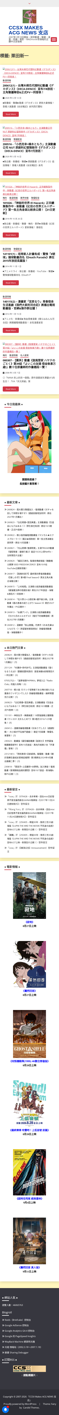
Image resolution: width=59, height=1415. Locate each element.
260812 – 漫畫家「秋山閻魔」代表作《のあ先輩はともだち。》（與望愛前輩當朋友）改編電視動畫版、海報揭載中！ (30, 629)
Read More (11, 114)
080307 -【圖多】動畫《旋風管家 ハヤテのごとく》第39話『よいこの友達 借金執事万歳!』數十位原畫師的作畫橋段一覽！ (29, 363)
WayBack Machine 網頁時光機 (20, 1341)
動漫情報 (7, 80)
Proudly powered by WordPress (20, 1403)
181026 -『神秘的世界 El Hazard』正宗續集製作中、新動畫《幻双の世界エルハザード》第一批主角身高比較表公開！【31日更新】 (29, 208)
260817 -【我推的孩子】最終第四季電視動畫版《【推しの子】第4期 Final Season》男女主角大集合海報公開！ (30, 577)
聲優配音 (18, 139)
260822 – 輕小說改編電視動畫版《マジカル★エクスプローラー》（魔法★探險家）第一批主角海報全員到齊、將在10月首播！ (30, 539)
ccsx (11, 796)
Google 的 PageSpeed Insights (20, 1336)
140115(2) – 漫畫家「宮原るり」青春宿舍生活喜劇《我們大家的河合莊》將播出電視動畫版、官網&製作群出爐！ (29, 305)
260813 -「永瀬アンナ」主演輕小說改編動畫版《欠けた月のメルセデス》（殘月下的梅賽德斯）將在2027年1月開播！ (30, 616)
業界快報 (24, 197)
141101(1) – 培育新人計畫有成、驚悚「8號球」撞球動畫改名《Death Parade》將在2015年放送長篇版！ (29, 257)
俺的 (5, 197)
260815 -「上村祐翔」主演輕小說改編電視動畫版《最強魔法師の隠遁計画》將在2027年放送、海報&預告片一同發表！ (30, 590)
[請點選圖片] (29, 1371)
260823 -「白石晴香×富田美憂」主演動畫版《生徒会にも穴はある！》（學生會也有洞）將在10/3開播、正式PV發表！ (30, 526)
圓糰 (11, 835)
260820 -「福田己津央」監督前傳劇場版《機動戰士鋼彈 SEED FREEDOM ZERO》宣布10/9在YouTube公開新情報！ (30, 564)
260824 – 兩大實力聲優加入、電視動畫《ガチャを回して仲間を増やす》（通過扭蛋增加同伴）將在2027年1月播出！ (30, 513)
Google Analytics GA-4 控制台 (20, 1330)
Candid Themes (31, 1407)
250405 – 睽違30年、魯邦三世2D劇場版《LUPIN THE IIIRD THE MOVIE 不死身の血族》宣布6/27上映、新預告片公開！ (31, 826)
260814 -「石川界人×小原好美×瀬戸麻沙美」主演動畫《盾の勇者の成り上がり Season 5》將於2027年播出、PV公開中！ (30, 603)
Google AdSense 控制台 (17, 1325)
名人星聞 (24, 355)
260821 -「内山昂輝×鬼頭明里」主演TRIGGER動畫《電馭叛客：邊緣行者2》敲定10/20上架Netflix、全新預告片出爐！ (30, 552)
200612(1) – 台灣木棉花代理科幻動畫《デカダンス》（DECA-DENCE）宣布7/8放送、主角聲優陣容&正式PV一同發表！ (29, 89)
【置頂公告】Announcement (33, 847)
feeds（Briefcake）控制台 (18, 1319)
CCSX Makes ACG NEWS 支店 (28, 30)
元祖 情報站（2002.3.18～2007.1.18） (23, 1347)
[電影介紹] (29, 918)
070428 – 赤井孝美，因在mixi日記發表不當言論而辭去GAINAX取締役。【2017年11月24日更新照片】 (30, 800)
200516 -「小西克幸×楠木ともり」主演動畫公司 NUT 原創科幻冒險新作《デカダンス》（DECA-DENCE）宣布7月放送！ (29, 147)
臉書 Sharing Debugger (17, 1352)
